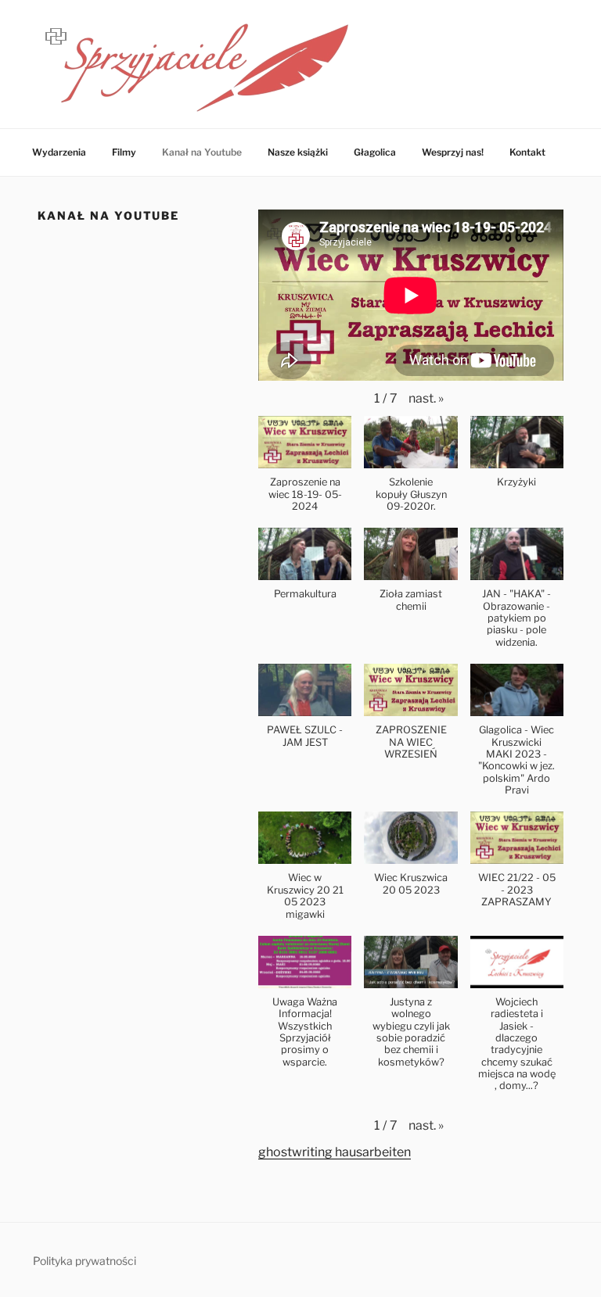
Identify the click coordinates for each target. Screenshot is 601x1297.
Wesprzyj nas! (453, 152)
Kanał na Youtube (202, 152)
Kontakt (527, 152)
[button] (426, 398)
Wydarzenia (59, 152)
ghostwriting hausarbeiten (334, 1152)
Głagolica (375, 152)
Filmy (124, 152)
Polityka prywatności (84, 1260)
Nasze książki (298, 152)
